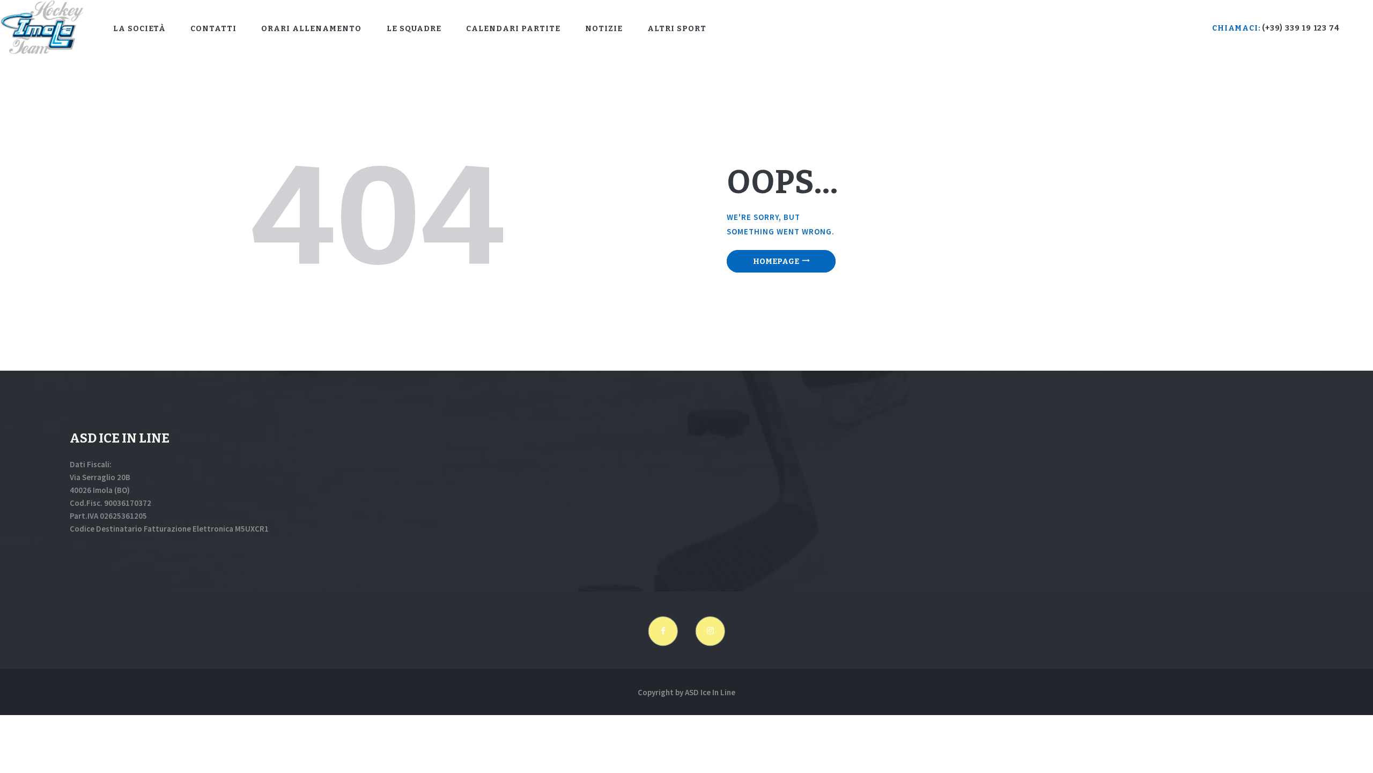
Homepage (776, 261)
